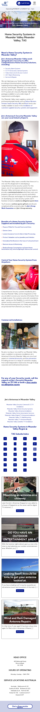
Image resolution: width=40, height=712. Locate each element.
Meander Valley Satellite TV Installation (20, 422)
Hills (20, 103)
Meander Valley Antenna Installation (20, 411)
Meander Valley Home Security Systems (20, 409)
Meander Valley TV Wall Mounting (20, 417)
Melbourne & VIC (23, 686)
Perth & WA (25, 690)
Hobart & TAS (13, 693)
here (36, 201)
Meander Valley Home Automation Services (20, 413)
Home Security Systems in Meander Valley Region (20, 427)
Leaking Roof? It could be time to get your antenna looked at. (20, 577)
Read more (20, 510)
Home (4, 23)
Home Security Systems (28, 23)
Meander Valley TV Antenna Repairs (20, 419)
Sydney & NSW (14, 688)
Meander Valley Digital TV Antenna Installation (20, 415)
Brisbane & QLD (25, 688)
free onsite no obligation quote (19, 383)
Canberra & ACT (24, 693)
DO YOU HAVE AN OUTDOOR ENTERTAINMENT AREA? (20, 536)
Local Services (13, 23)
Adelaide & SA (15, 690)
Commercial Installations (11, 320)
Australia (13, 686)
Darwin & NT (20, 695)
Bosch (26, 103)
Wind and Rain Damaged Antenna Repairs (20, 619)
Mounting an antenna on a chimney (20, 496)
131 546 (13, 382)
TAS (13, 25)
